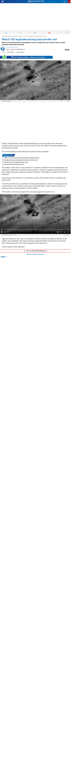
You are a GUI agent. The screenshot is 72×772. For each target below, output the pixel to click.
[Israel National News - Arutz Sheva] (36, 1)
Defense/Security (17, 36)
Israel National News (7, 36)
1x (68, 232)
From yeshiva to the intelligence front (14, 164)
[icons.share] (69, 1)
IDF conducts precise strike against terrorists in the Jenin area (20, 160)
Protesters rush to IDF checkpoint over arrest (16, 162)
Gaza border (20, 52)
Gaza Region (10, 52)
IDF (4, 52)
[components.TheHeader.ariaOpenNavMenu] (11, 1)
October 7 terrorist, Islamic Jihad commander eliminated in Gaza (21, 157)
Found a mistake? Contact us (35, 254)
